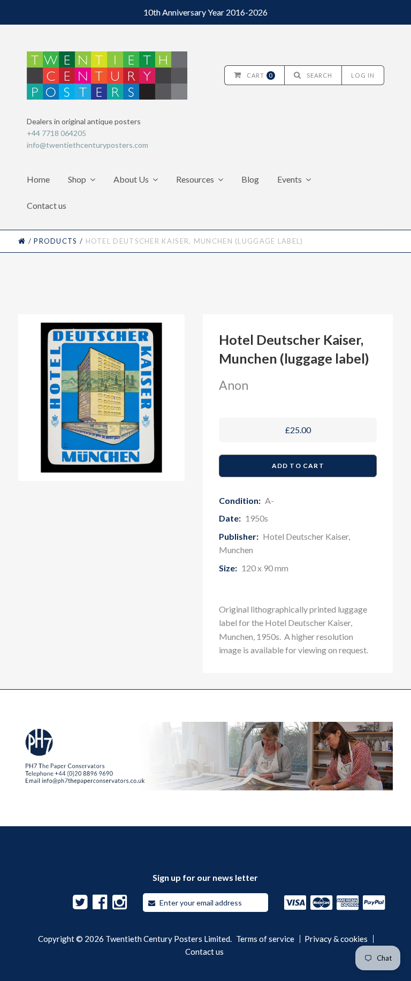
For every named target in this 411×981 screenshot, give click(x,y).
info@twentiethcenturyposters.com (87, 144)
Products (55, 241)
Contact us (46, 205)
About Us (131, 179)
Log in (363, 75)
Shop (77, 179)
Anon (233, 385)
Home (38, 179)
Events (289, 179)
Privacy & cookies (336, 939)
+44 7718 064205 (56, 133)
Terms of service (265, 939)
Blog (250, 179)
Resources (195, 179)
